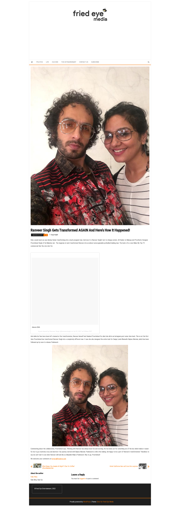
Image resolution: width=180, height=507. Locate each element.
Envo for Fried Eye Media (105, 502)
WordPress (87, 502)
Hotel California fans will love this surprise (124, 466)
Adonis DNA (36, 327)
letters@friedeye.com (59, 459)
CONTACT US (83, 62)
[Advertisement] (90, 39)
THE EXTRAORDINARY (68, 62)
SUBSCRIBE (95, 62)
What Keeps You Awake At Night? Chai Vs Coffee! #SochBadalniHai (58, 467)
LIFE (47, 62)
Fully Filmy (54, 235)
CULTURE (55, 62)
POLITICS (39, 62)
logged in (83, 479)
